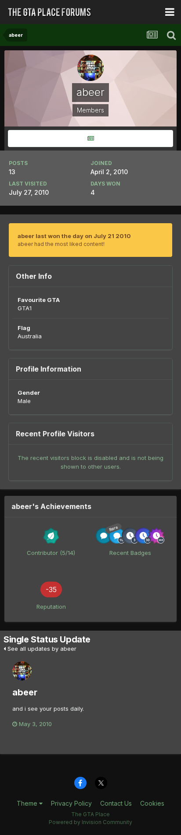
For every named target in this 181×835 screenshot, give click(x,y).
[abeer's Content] (90, 138)
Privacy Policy (71, 803)
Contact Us (116, 803)
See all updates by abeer (41, 648)
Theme (28, 803)
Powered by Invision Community (90, 822)
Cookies (152, 803)
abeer (24, 692)
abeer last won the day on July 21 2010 (74, 235)
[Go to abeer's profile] (22, 671)
